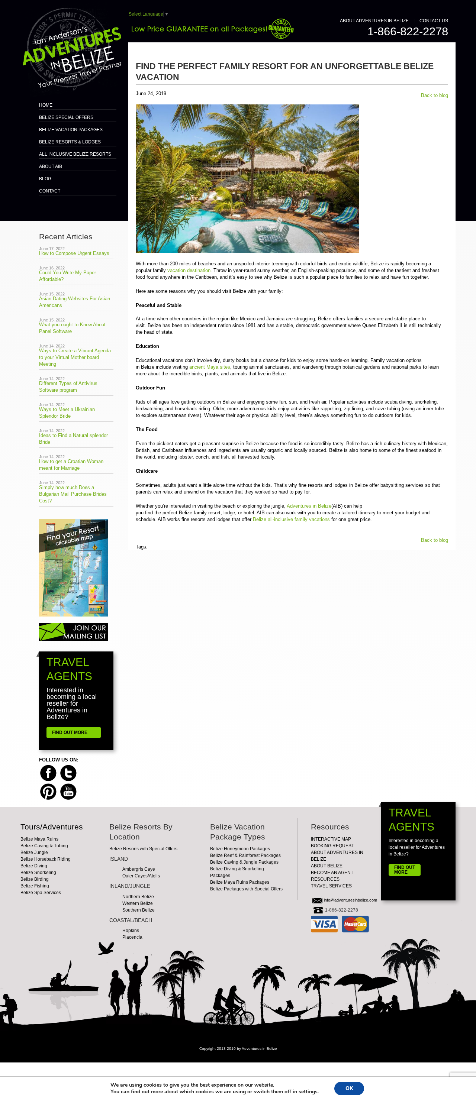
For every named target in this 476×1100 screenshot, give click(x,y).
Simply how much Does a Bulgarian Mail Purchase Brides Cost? (73, 494)
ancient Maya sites (209, 367)
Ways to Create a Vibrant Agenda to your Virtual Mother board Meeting (75, 357)
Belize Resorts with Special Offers (143, 848)
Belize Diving (33, 865)
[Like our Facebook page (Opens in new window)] (48, 772)
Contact (49, 191)
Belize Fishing (34, 886)
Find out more (69, 732)
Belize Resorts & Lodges (70, 142)
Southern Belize (138, 910)
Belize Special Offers (66, 117)
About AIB (50, 166)
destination (188, 270)
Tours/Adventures (51, 826)
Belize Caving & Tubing (44, 845)
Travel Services (331, 886)
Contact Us (433, 20)
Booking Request (332, 845)
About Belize (326, 865)
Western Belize (137, 903)
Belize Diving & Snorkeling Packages (237, 872)
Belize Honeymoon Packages (240, 848)
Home (45, 105)
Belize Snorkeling (38, 872)
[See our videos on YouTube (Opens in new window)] (68, 791)
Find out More (404, 870)
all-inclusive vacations (291, 519)
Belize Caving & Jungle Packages (244, 862)
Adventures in (309, 506)
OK (349, 1088)
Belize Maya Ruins (39, 839)
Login (238, 1057)
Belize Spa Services (40, 892)
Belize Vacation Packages (71, 129)
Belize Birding (34, 879)
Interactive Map (331, 839)
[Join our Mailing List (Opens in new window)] (73, 632)
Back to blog (434, 95)
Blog (45, 178)
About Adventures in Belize (374, 20)
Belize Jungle (34, 852)
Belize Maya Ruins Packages (239, 882)
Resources (325, 879)
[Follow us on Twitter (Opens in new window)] (68, 772)
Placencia (132, 937)
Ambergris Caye (138, 869)
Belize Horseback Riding (45, 859)
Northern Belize (138, 896)
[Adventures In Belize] (71, 48)
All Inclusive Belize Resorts (75, 154)
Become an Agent (332, 872)
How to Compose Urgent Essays (74, 253)
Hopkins (130, 930)
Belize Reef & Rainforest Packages (245, 855)
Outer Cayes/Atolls (141, 876)
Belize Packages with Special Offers (246, 889)
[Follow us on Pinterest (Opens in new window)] (48, 791)
